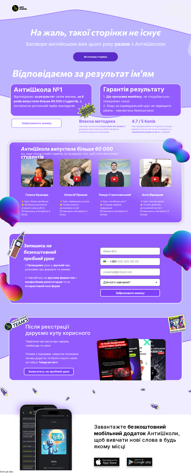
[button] (37, 173)
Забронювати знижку (130, 293)
